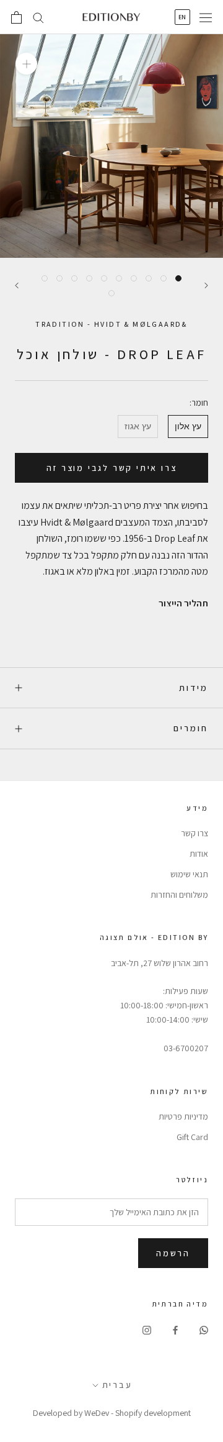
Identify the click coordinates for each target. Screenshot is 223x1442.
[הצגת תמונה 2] (163, 278)
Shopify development (153, 1412)
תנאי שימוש (189, 874)
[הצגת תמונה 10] (44, 278)
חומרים (190, 728)
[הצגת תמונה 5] (119, 278)
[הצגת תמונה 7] (89, 278)
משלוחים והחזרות (179, 894)
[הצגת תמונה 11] (111, 293)
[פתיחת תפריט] (205, 17)
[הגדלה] (26, 64)
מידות (193, 687)
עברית (117, 1384)
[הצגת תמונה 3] (148, 278)
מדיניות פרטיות (183, 1116)
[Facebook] (175, 1329)
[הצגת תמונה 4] (133, 278)
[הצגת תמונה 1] (178, 278)
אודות (199, 853)
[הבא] (17, 285)
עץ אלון (188, 426)
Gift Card (192, 1137)
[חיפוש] (38, 17)
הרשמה (173, 1253)
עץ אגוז (138, 426)
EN (182, 17)
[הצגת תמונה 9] (59, 278)
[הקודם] (206, 285)
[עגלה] (16, 17)
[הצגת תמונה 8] (74, 278)
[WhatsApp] (203, 1329)
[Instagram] (146, 1329)
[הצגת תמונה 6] (104, 278)
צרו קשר (194, 833)
